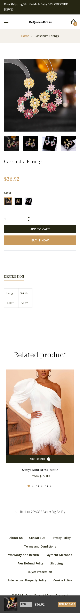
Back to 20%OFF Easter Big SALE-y (42, 512)
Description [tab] (14, 276)
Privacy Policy (61, 538)
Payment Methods (59, 555)
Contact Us (37, 538)
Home (25, 36)
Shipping (56, 563)
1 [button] (28, 486)
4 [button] (42, 486)
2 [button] (33, 486)
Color (7, 193)
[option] (40, 428)
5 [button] (47, 486)
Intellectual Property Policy (27, 580)
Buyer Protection (40, 572)
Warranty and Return (23, 555)
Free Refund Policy (30, 563)
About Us (16, 538)
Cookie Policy (62, 580)
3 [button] (38, 486)
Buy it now (40, 240)
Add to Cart (67, 604)
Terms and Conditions (40, 546)
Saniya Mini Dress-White (40, 470)
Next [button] (73, 143)
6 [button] (51, 486)
